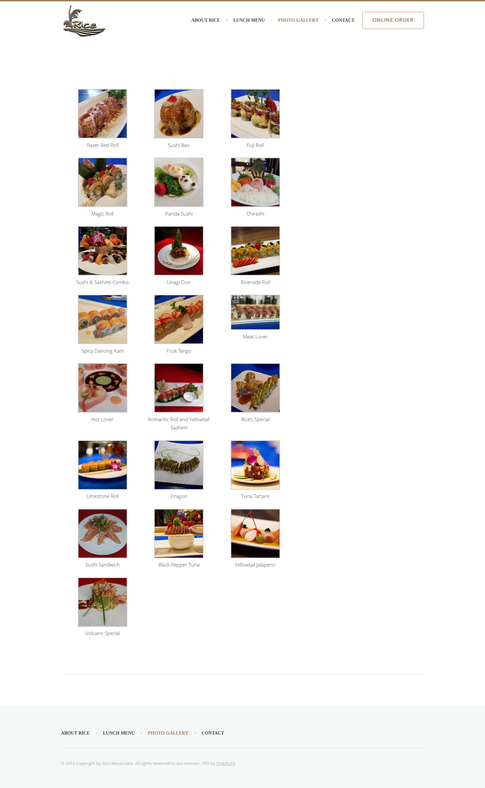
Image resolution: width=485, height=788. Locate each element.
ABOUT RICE (205, 20)
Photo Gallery (298, 20)
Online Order (393, 20)
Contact (343, 20)
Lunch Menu (249, 20)
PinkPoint (226, 763)
